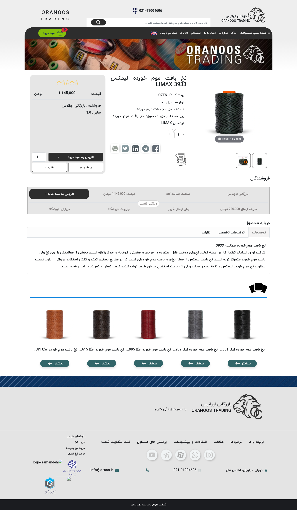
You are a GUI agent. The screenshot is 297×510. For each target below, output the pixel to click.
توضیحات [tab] (259, 232)
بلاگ (233, 33)
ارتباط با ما (210, 33)
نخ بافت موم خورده (151, 109)
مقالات (219, 442)
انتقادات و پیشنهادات (190, 442)
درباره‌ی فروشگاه (59, 209)
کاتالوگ (184, 33)
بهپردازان (136, 504)
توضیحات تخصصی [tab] (231, 232)
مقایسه (49, 167)
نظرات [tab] (206, 232)
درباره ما (223, 33)
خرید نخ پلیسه (75, 448)
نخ (162, 102)
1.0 (171, 134)
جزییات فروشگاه (119, 209)
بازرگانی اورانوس (238, 193)
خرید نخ (80, 442)
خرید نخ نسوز (76, 453)
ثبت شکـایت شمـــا (115, 442)
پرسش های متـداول (152, 442)
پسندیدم (86, 167)
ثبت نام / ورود (168, 33)
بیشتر (246, 363)
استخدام (196, 33)
